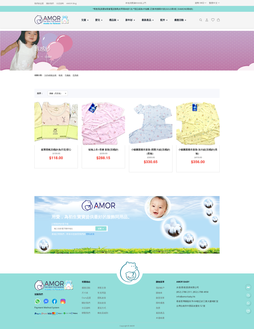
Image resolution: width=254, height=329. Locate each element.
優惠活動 (180, 20)
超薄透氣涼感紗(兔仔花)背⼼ (56, 149)
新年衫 (130, 20)
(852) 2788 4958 (200, 292)
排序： (40, 93)
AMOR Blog (71, 3)
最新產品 (148, 20)
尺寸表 (85, 292)
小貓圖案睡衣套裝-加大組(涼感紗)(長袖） (197, 151)
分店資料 (60, 3)
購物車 (159, 292)
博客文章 (101, 287)
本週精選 (160, 317)
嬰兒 (99, 20)
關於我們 (50, 3)
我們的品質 (39, 3)
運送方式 (101, 307)
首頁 (36, 56)
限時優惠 (160, 302)
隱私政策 (90, 234)
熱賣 (158, 307)
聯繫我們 (86, 312)
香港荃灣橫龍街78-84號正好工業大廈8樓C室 (197, 301)
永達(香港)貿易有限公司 (187, 287)
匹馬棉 (75, 75)
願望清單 (160, 297)
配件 (164, 20)
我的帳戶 (160, 287)
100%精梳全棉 (50, 75)
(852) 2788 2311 (184, 292)
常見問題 (101, 292)
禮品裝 (114, 20)
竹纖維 (67, 75)
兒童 (85, 20)
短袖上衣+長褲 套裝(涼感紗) (103, 149)
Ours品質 (86, 297)
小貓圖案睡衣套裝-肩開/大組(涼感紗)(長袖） (150, 151)
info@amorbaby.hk (185, 296)
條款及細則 (102, 312)
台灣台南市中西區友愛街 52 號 (190, 305)
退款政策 (101, 302)
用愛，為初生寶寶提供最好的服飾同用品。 (92, 216)
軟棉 (60, 75)
